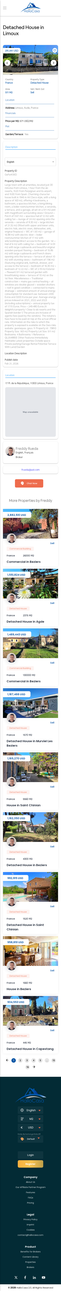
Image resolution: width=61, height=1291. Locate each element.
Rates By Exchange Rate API (29, 1134)
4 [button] (33, 1060)
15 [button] (53, 1060)
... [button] (47, 1060)
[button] (7, 1060)
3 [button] (27, 1060)
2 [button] (20, 1060)
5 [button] (40, 1060)
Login (30, 1155)
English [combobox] (10, 161)
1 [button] (13, 1060)
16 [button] (27, 1067)
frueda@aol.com (30, 469)
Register (30, 1164)
